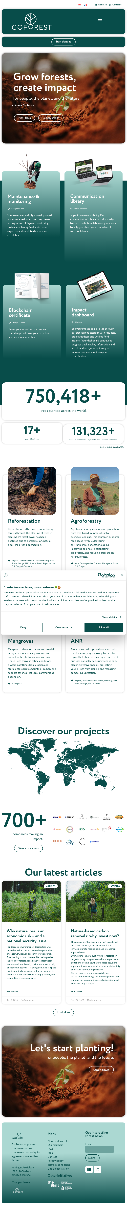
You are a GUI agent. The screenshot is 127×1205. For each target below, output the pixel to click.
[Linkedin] (89, 1169)
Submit (92, 1158)
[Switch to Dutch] (79, 5)
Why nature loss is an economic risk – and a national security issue (26, 936)
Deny (23, 627)
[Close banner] (122, 575)
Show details (109, 617)
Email (88, 1144)
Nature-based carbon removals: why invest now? (95, 933)
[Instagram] (97, 1169)
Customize (61, 627)
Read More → (14, 991)
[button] (100, 20)
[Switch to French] (86, 5)
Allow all (104, 627)
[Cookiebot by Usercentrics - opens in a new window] (100, 575)
